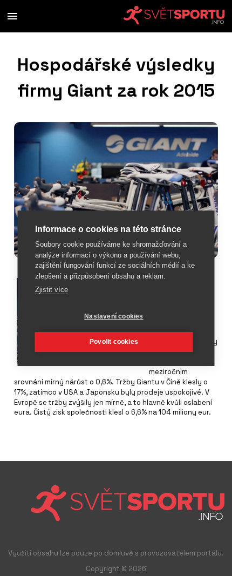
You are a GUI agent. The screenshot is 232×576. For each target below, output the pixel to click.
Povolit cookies (114, 341)
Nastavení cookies (113, 316)
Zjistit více (51, 290)
